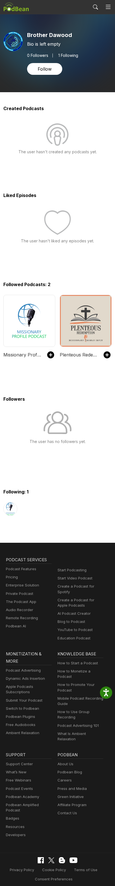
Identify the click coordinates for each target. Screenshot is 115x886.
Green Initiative (71, 796)
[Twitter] (51, 860)
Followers (37, 55)
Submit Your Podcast (24, 700)
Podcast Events (19, 788)
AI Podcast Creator (74, 613)
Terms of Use (85, 870)
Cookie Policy (54, 870)
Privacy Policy (22, 870)
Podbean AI (16, 626)
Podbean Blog (70, 772)
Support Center (19, 764)
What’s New (16, 772)
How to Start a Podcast (78, 663)
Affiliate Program (72, 804)
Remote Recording (22, 618)
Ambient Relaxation (22, 732)
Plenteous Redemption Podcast (79, 355)
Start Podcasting (72, 570)
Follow (45, 69)
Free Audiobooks (20, 724)
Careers (65, 780)
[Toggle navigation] (108, 7)
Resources (15, 826)
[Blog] (62, 860)
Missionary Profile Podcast (22, 355)
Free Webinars (18, 780)
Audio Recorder (19, 609)
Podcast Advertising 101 (78, 725)
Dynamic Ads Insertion (25, 678)
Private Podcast (19, 593)
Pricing (12, 577)
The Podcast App (21, 601)
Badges (12, 818)
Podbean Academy (22, 796)
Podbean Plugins (20, 716)
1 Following (68, 55)
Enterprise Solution (22, 585)
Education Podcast (74, 638)
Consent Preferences (54, 879)
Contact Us (67, 813)
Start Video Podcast (75, 578)
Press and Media (72, 788)
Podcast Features (21, 569)
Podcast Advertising (23, 670)
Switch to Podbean (22, 708)
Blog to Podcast (71, 621)
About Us (65, 764)
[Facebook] (41, 860)
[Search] (95, 7)
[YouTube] (73, 860)
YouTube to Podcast (75, 629)
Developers (16, 834)
